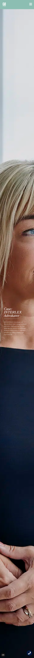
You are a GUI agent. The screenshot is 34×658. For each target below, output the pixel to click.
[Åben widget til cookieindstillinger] (3, 655)
